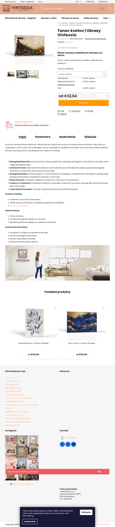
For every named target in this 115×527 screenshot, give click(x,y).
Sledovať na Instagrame (23, 484)
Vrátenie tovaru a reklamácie (18, 398)
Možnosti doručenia (66, 84)
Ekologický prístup (13, 391)
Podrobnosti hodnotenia (95, 39)
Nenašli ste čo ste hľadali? (16, 411)
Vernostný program (14, 415)
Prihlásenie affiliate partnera (17, 422)
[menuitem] (20, 18)
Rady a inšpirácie (27, 2)
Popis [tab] (22, 137)
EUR (77, 1)
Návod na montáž (19, 205)
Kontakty (9, 408)
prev (7, 332)
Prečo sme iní (10, 2)
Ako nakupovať (12, 384)
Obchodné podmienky (15, 401)
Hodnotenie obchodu (14, 394)
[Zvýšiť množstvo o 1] (107, 96)
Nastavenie (30, 521)
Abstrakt (69, 42)
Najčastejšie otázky (13, 388)
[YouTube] (73, 444)
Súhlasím (86, 512)
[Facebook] (62, 444)
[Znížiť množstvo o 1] (95, 96)
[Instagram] (68, 444)
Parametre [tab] (42, 137)
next (108, 332)
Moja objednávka (12, 425)
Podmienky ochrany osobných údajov (21, 405)
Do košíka (83, 103)
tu (33, 516)
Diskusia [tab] (90, 137)
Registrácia (103, 1)
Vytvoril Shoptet (102, 524)
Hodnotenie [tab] (67, 137)
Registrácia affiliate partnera (18, 418)
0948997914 (70, 438)
